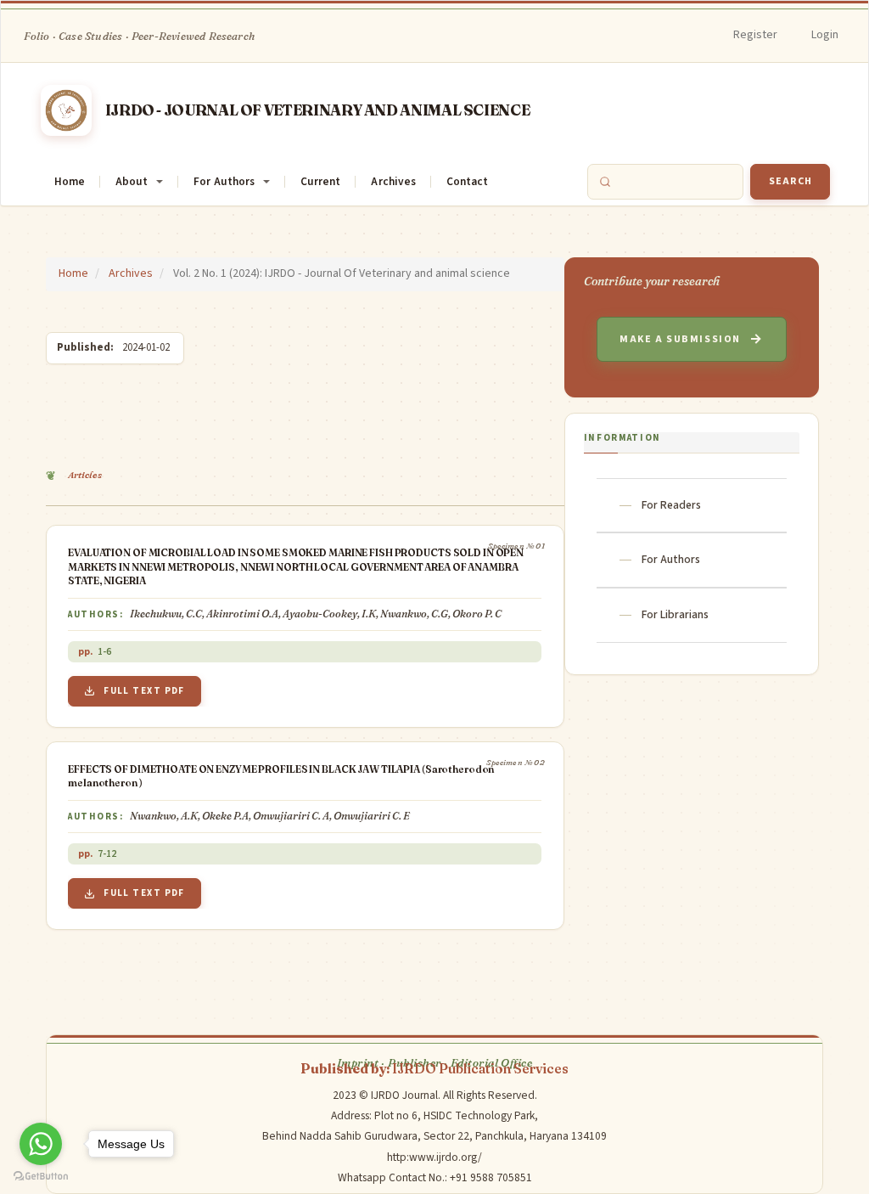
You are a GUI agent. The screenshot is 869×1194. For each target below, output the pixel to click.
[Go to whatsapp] (41, 1144)
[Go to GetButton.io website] (41, 1176)
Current (320, 181)
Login (824, 34)
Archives (393, 181)
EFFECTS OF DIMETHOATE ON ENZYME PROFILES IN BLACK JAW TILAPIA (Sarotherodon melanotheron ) (281, 776)
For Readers (671, 505)
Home (69, 181)
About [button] (131, 181)
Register (755, 34)
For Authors (671, 559)
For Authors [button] (224, 181)
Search (790, 181)
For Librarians (675, 614)
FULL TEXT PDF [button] (144, 690)
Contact (467, 181)
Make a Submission (680, 339)
